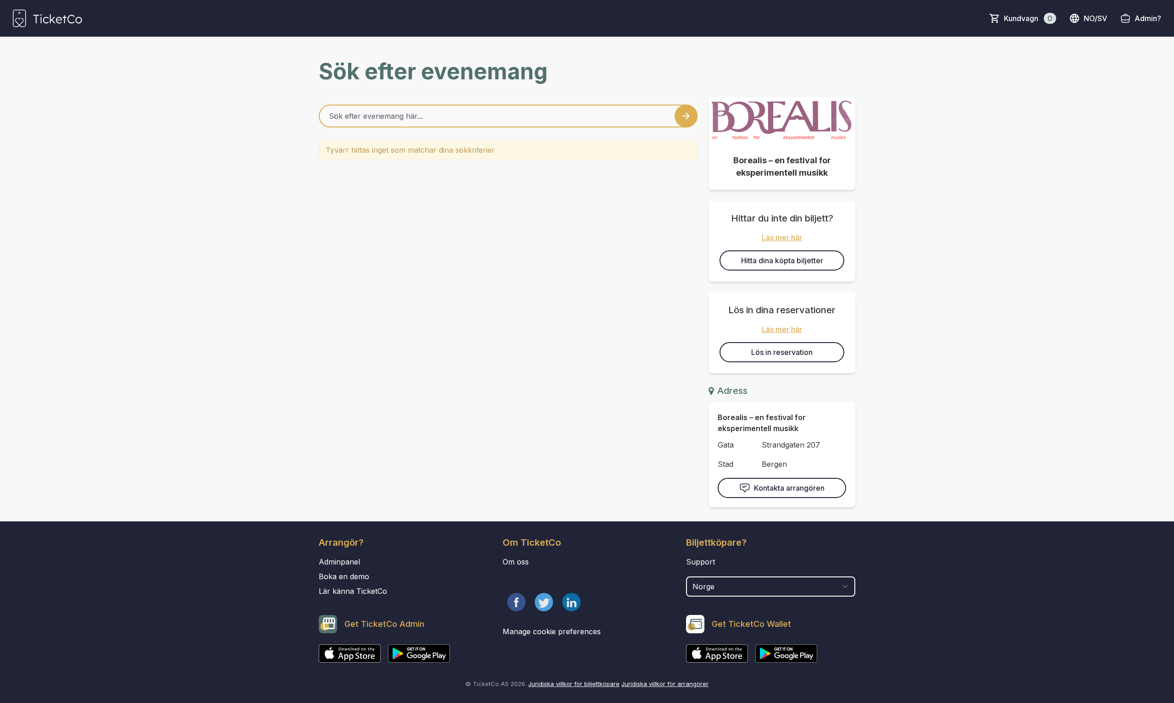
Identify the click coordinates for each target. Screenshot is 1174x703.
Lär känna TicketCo (353, 591)
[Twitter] (544, 602)
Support (700, 561)
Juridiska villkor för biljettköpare (574, 683)
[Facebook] (516, 602)
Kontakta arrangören (789, 488)
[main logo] (47, 18)
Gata (726, 444)
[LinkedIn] (571, 602)
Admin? (1148, 18)
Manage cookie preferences (552, 631)
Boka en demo (344, 576)
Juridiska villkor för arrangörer (665, 683)
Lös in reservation (782, 352)
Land (695, 571)
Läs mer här (782, 237)
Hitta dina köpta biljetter (782, 260)
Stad (725, 464)
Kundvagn (1028, 18)
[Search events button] (686, 116)
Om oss (516, 561)
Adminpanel (339, 561)
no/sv (1095, 18)
